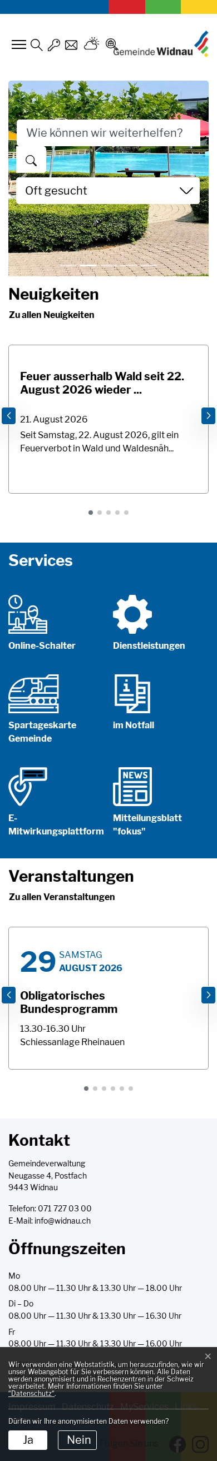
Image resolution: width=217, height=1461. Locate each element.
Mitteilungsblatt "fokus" (147, 825)
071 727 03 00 (65, 1209)
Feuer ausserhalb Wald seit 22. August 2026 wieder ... (102, 383)
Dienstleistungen (149, 645)
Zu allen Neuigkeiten (52, 315)
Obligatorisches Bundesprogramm (68, 1002)
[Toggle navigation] (17, 44)
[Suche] (31, 159)
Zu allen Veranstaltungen (62, 897)
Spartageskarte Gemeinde (42, 732)
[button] (90, 512)
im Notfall (133, 725)
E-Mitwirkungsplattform (56, 825)
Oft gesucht (56, 190)
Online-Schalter (42, 645)
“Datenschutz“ (31, 1393)
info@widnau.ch (62, 1221)
